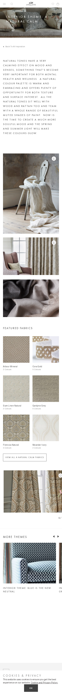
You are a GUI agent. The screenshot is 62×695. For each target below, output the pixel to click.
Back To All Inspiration (15, 46)
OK (31, 688)
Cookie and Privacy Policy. (44, 682)
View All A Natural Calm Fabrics (24, 457)
